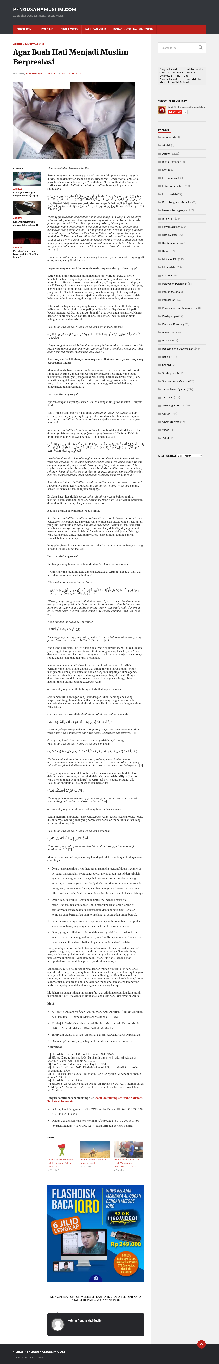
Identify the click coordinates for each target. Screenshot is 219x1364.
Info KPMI (168, 218)
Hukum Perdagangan (174, 210)
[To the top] (201, 1344)
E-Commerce (170, 177)
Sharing (166, 364)
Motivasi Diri (34, 43)
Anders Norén (34, 1357)
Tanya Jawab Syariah (174, 389)
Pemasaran (168, 299)
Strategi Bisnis (170, 373)
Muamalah (168, 267)
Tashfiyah (167, 397)
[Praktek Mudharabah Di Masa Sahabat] (95, 1149)
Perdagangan (170, 316)
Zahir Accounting (106, 1098)
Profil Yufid (69, 29)
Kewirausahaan (171, 226)
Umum (166, 413)
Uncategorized (170, 421)
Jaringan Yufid (95, 29)
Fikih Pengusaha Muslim (176, 202)
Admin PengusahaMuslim (41, 73)
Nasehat (167, 275)
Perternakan (169, 332)
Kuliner (166, 250)
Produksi (167, 340)
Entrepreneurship (172, 185)
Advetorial (168, 137)
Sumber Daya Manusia (175, 381)
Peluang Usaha (171, 291)
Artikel (18, 43)
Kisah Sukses (169, 234)
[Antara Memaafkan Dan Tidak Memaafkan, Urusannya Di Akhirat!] (128, 1149)
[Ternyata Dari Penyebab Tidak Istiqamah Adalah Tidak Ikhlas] (62, 1149)
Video (165, 429)
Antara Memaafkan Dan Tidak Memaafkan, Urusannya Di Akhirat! (126, 1163)
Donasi (166, 169)
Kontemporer (170, 242)
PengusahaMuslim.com (44, 9)
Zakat (165, 438)
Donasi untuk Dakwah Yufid (133, 29)
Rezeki (166, 356)
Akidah (166, 145)
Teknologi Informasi (173, 405)
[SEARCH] (201, 47)
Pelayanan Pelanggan (174, 283)
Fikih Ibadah (169, 194)
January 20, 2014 (70, 73)
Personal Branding (173, 324)
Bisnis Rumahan (171, 161)
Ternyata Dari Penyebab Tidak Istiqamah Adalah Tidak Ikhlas (60, 1163)
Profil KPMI (25, 29)
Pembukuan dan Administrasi (179, 307)
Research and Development (178, 348)
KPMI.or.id (47, 29)
